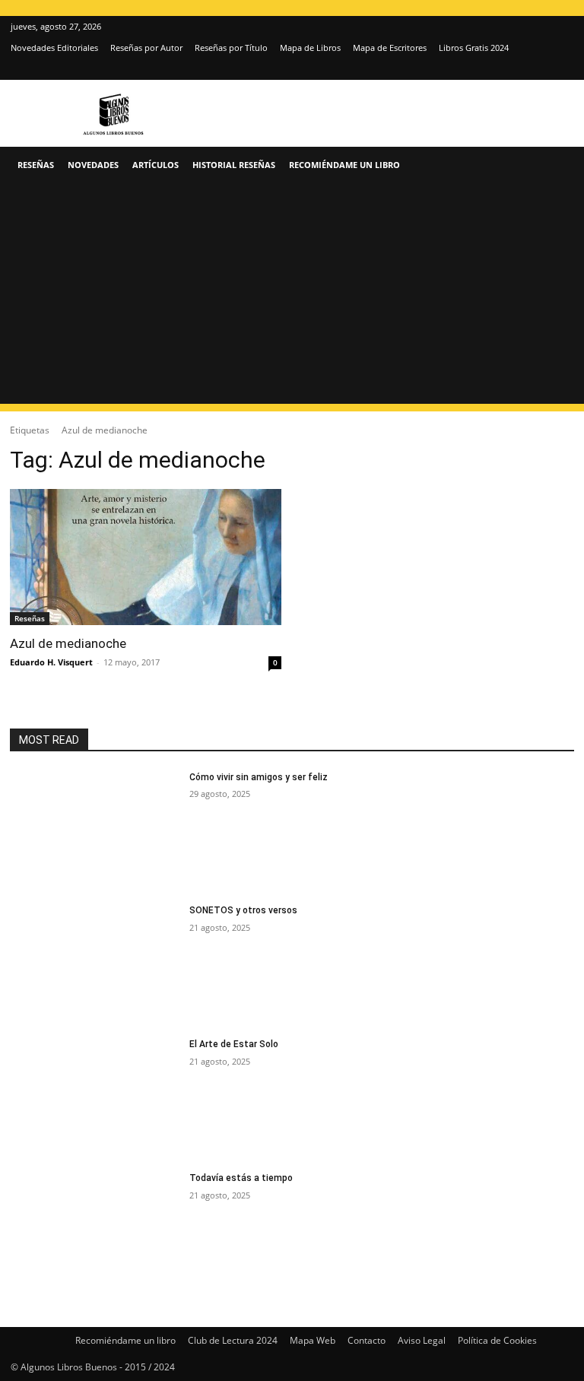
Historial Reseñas (233, 164)
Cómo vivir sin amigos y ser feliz (258, 777)
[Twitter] (562, 69)
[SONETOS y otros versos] (94, 963)
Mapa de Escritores (390, 47)
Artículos (155, 164)
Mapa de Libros (310, 47)
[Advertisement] (292, 297)
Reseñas (35, 164)
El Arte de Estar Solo (233, 1044)
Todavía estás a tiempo (241, 1178)
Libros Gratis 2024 (474, 47)
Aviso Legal (422, 1340)
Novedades (93, 164)
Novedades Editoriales (54, 47)
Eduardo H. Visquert (51, 662)
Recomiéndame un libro (344, 164)
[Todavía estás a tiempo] (94, 1231)
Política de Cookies (497, 1340)
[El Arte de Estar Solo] (94, 1097)
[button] (555, 165)
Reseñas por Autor (146, 47)
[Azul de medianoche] (145, 557)
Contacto (367, 1340)
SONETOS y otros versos (243, 910)
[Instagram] (536, 69)
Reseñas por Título (231, 47)
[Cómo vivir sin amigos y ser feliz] (94, 830)
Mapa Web (312, 1340)
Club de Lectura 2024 (233, 1340)
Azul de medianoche (68, 643)
